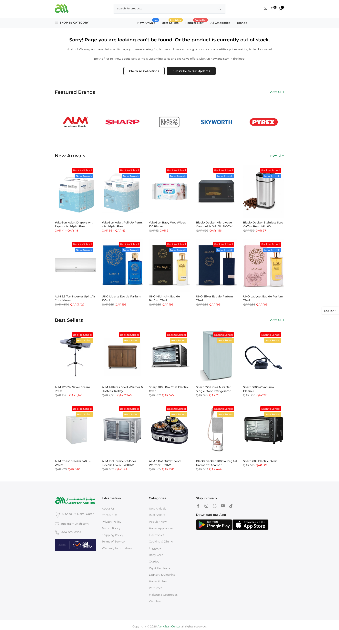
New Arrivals (147, 22)
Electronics (156, 535)
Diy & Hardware (159, 568)
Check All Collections (144, 71)
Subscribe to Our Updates (191, 71)
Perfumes (155, 588)
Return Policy (111, 528)
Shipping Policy (112, 535)
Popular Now (196, 22)
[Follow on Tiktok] (231, 505)
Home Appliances (161, 528)
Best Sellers (171, 22)
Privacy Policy (111, 521)
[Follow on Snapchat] (214, 505)
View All (275, 92)
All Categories (220, 23)
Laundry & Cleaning (162, 574)
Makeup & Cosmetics (163, 594)
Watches (155, 601)
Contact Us (109, 515)
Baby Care (156, 555)
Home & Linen (158, 581)
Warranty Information (117, 548)
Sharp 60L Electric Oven (260, 461)
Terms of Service (113, 541)
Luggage (155, 548)
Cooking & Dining (161, 541)
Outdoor (155, 561)
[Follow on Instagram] (206, 505)
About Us (108, 508)
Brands (242, 23)
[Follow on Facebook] (198, 505)
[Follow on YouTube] (223, 505)
